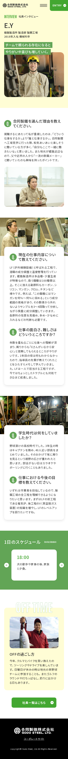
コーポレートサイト (34, 739)
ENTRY (57, 5)
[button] (6, 565)
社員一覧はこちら (34, 702)
